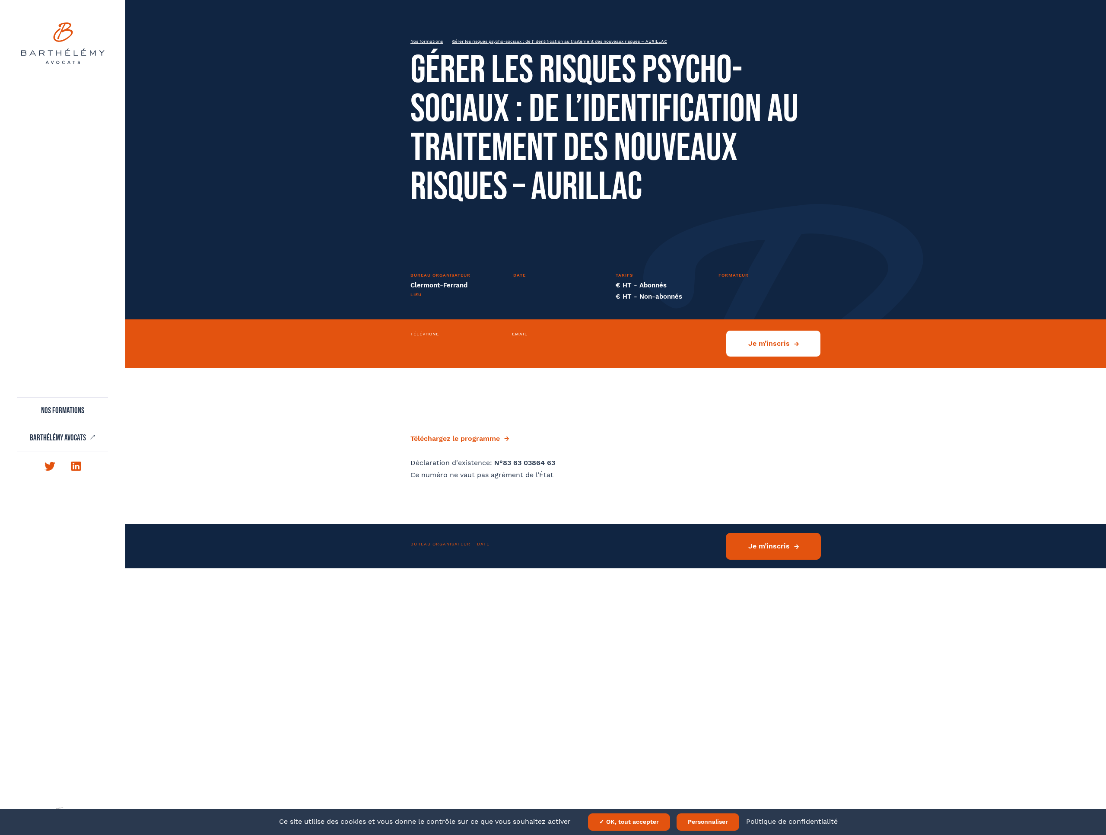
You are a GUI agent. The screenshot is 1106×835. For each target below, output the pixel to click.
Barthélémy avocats (58, 438)
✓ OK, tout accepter (629, 821)
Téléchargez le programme (455, 438)
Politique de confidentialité (792, 821)
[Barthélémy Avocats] (63, 43)
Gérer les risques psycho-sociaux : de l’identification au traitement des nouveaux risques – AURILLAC (559, 41)
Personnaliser (708, 821)
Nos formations (62, 411)
